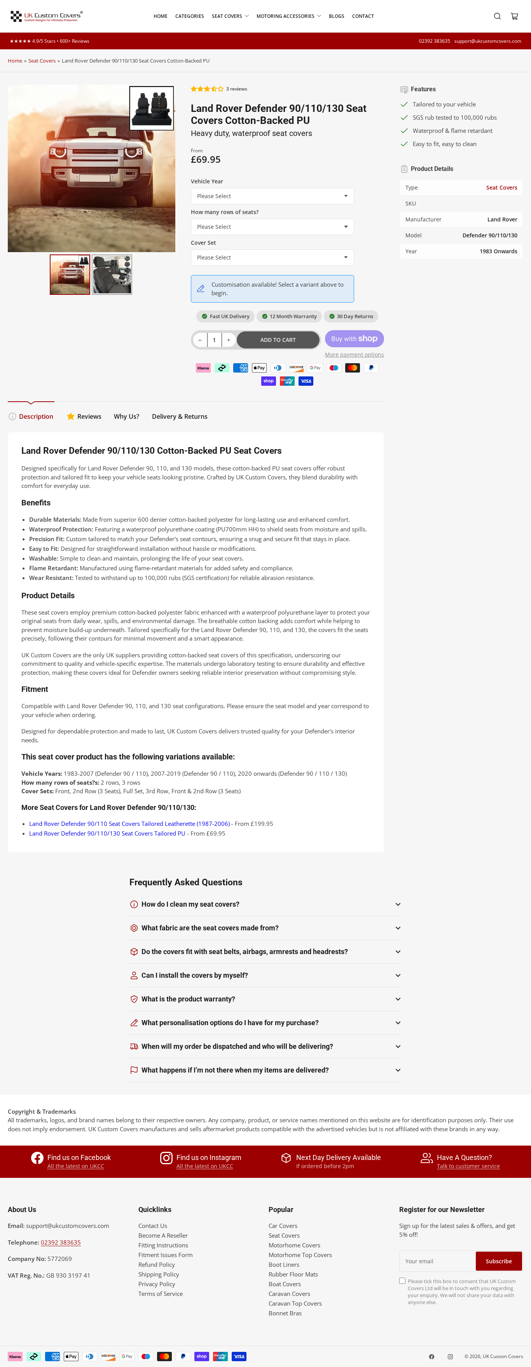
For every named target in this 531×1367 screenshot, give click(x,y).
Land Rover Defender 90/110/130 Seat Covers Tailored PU (107, 833)
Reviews (89, 416)
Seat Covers (227, 16)
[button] (207, 89)
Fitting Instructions (163, 1245)
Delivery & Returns (180, 416)
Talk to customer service (468, 1166)
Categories (189, 16)
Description (36, 416)
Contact (363, 16)
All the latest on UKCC (75, 1166)
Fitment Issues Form (165, 1255)
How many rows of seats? (225, 212)
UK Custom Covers (503, 1356)
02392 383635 (434, 41)
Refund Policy (156, 1264)
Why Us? (126, 416)
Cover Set (203, 242)
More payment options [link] (354, 354)
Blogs (336, 16)
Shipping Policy (158, 1274)
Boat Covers (285, 1284)
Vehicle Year (207, 181)
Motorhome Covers (294, 1245)
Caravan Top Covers (295, 1303)
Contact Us (152, 1225)
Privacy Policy (156, 1284)
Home (161, 16)
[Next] (164, 168)
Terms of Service (160, 1293)
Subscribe (499, 1261)
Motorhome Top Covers (300, 1255)
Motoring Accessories (285, 16)
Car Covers (283, 1225)
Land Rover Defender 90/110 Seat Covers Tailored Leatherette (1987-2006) (129, 823)
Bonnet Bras (285, 1313)
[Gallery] (91, 191)
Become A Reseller (163, 1235)
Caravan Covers (289, 1293)
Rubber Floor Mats (293, 1274)
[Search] (497, 16)
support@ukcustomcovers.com (487, 41)
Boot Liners (284, 1264)
